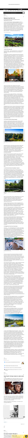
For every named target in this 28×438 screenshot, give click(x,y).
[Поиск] (22, 9)
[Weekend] (5, 9)
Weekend (5, 14)
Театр (13, 10)
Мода (15, 10)
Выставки (6, 10)
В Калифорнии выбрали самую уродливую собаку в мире (11, 365)
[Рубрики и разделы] (24, 9)
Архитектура (22, 10)
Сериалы (11, 10)
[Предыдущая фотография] (3, 75)
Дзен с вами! (15, 435)
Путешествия (18, 10)
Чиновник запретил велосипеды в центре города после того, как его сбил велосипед (13, 370)
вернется (9, 378)
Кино (8, 10)
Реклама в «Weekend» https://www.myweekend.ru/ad (14, 4)
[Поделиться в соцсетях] (23, 16)
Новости (4, 372)
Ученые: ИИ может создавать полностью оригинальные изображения (13, 367)
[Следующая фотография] (24, 75)
